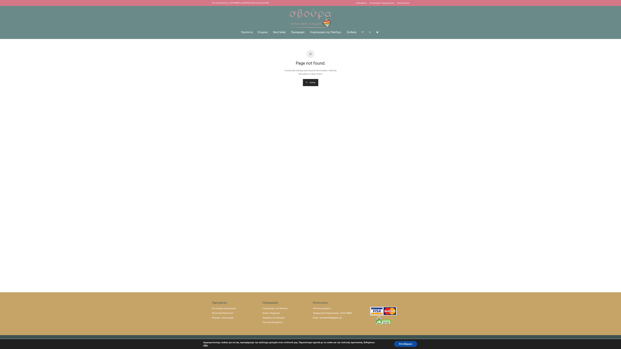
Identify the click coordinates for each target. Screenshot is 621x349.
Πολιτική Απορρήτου (272, 322)
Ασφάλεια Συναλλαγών (273, 318)
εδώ (205, 345)
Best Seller (279, 32)
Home (312, 82)
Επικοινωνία (403, 3)
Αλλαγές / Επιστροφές (223, 318)
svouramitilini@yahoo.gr (330, 318)
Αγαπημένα (361, 3)
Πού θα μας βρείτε (322, 308)
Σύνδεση (351, 32)
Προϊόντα (247, 32)
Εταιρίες (263, 32)
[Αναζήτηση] (370, 32)
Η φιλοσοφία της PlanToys (325, 32)
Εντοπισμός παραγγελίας (382, 3)
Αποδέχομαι (405, 343)
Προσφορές (298, 32)
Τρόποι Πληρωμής (271, 313)
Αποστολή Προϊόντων (222, 313)
